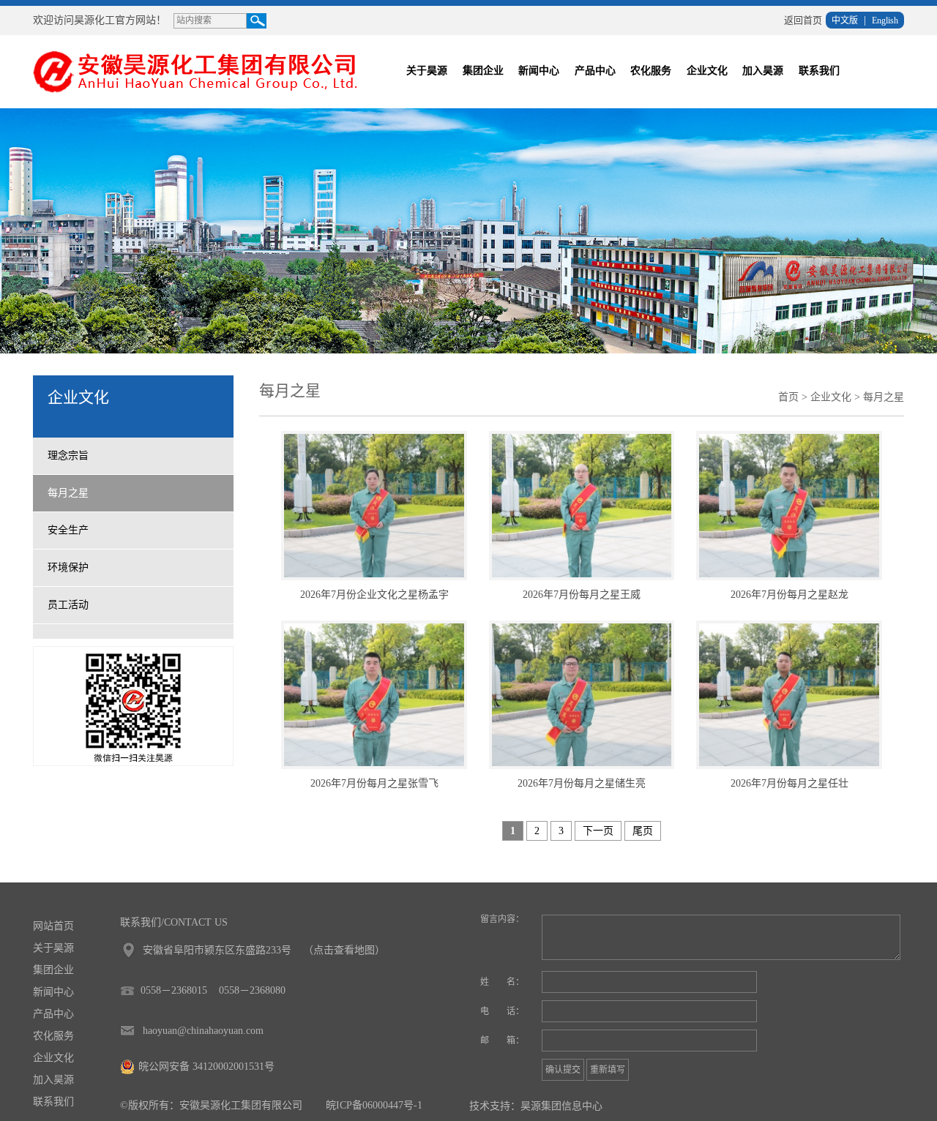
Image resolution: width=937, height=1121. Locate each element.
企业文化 (707, 70)
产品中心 (595, 70)
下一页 (598, 830)
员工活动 (68, 604)
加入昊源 (762, 70)
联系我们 (819, 70)
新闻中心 (538, 70)
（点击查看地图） (344, 950)
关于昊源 (426, 70)
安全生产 (68, 530)
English (885, 20)
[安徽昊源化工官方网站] (204, 70)
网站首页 (53, 926)
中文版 (845, 20)
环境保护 (68, 567)
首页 (788, 396)
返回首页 (803, 20)
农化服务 (650, 70)
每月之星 (68, 492)
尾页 (642, 830)
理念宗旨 (68, 455)
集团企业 (483, 70)
